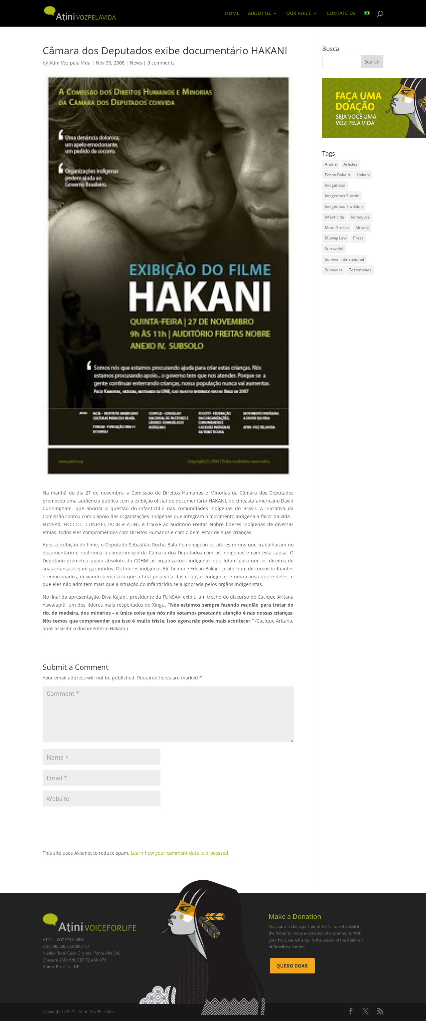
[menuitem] (367, 19)
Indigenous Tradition (344, 206)
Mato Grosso (337, 227)
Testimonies (360, 270)
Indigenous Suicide (342, 196)
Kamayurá (360, 217)
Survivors (333, 270)
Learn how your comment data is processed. (180, 853)
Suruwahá (334, 248)
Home (232, 13)
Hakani (363, 175)
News (136, 63)
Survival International (344, 259)
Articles (350, 164)
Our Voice (298, 13)
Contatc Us (340, 13)
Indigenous (335, 185)
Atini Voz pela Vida (70, 63)
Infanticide (334, 217)
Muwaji (362, 227)
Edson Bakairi (337, 175)
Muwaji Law (335, 238)
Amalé (331, 164)
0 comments (161, 63)
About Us (259, 13)
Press (358, 238)
